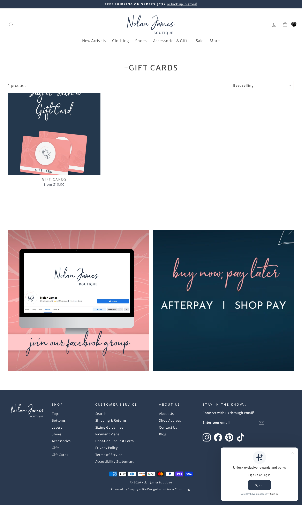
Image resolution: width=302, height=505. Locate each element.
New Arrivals (94, 40)
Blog (162, 434)
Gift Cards (60, 455)
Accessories (61, 441)
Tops (56, 414)
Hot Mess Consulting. (176, 489)
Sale (200, 40)
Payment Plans (107, 434)
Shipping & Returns (111, 420)
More (215, 40)
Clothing (120, 40)
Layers (57, 427)
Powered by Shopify (124, 489)
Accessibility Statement (114, 462)
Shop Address (170, 420)
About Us (166, 414)
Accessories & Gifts (171, 40)
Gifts (56, 448)
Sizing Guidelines (109, 427)
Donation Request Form (114, 441)
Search (101, 414)
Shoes (141, 40)
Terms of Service (108, 455)
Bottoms (59, 420)
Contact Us (168, 427)
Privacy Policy (106, 448)
